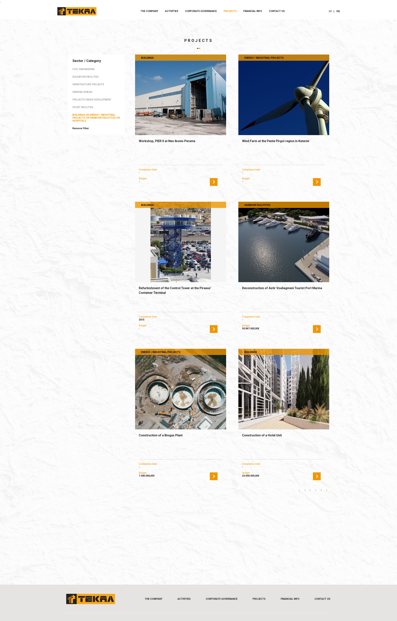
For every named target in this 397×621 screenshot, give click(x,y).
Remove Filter (80, 128)
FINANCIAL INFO (252, 11)
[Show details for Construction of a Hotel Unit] (283, 389)
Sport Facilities (82, 107)
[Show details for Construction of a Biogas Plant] (180, 389)
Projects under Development (91, 99)
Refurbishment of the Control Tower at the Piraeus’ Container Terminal (175, 290)
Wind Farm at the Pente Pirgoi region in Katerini (275, 141)
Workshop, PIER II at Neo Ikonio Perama (167, 141)
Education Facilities (85, 76)
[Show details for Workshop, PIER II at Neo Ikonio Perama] (180, 95)
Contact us (277, 11)
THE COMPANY (149, 11)
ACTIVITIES (171, 11)
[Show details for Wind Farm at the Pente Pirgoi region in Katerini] (283, 95)
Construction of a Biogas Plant (161, 435)
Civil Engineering (83, 69)
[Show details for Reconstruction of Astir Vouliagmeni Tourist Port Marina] (283, 242)
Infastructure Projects (88, 84)
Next (326, 490)
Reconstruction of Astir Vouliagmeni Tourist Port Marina (282, 288)
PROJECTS (230, 11)
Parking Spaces (82, 92)
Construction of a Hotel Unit (262, 435)
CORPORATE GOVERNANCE (201, 11)
